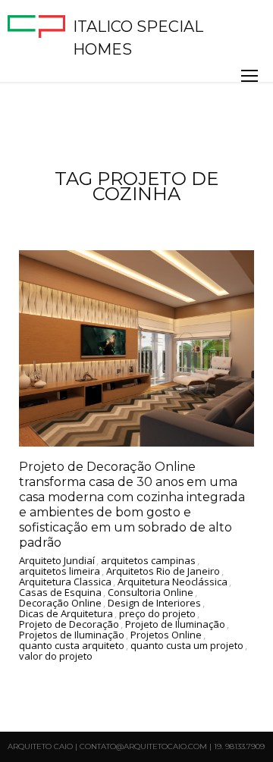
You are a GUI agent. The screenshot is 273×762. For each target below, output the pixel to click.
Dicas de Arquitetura (66, 614)
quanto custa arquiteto (71, 646)
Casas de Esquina (60, 593)
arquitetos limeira (59, 571)
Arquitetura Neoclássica (173, 582)
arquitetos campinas (148, 561)
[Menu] (249, 76)
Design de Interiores (154, 603)
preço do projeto (157, 614)
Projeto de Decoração (69, 624)
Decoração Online (60, 603)
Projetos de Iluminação (71, 635)
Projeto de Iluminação (175, 624)
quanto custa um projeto (186, 646)
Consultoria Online (150, 593)
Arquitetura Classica (65, 582)
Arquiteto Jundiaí (57, 561)
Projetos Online (166, 635)
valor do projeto (56, 656)
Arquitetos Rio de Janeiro (163, 571)
